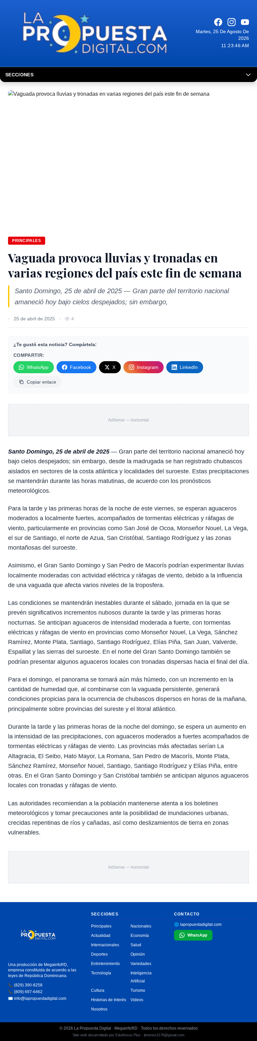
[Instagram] (232, 22)
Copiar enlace (41, 382)
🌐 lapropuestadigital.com (198, 924)
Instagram (147, 367)
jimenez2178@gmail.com (164, 1035)
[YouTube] (245, 22)
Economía (140, 935)
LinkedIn (189, 367)
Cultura (97, 990)
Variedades (141, 963)
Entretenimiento (105, 963)
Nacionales (141, 926)
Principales (26, 240)
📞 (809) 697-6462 (25, 991)
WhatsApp (38, 367)
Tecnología (101, 973)
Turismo (138, 990)
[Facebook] (218, 22)
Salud (136, 945)
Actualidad (100, 935)
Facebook (80, 367)
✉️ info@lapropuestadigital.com (37, 998)
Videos (137, 999)
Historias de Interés (108, 999)
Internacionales (105, 945)
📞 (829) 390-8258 (25, 985)
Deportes (99, 954)
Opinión (138, 954)
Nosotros (99, 1009)
